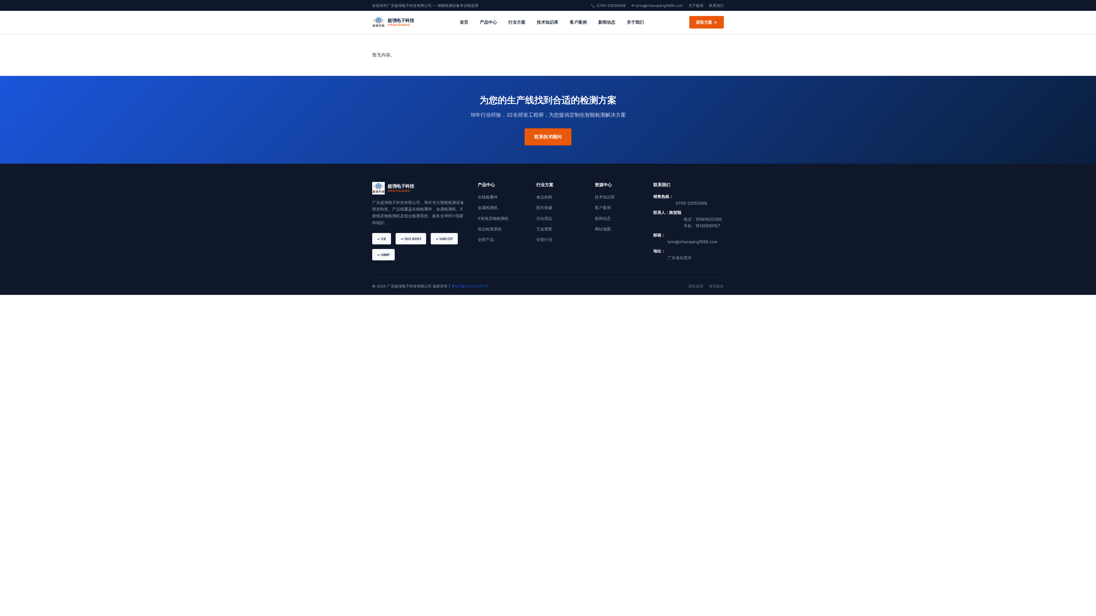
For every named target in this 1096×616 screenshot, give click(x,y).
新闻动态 (606, 22)
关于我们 (635, 22)
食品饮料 (544, 196)
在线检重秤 (488, 196)
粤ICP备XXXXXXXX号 (470, 286)
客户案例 (578, 22)
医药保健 (544, 207)
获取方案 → (706, 22)
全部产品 (486, 239)
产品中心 (488, 22)
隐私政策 (695, 286)
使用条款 (716, 286)
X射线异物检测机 (493, 218)
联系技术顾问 (548, 136)
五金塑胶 (544, 228)
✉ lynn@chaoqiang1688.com (657, 5)
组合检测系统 (490, 228)
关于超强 (695, 5)
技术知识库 (547, 22)
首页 (464, 22)
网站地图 (603, 228)
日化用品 (544, 218)
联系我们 (716, 5)
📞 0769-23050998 (608, 5)
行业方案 (516, 22)
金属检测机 (488, 207)
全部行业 (544, 239)
